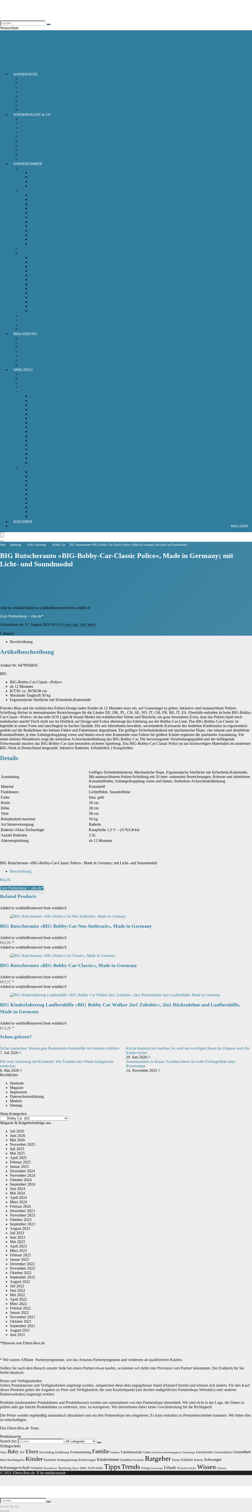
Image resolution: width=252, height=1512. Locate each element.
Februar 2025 (20, 1162)
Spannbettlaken (41, 310)
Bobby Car (38, 396)
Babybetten (38, 204)
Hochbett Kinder (43, 213)
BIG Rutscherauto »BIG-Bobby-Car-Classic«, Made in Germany (68, 965)
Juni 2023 (17, 1237)
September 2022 (22, 1277)
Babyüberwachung (34, 249)
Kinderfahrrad (40, 423)
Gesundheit (242, 1452)
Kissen (35, 288)
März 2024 (18, 1202)
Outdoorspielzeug (33, 467)
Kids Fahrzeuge (32, 392)
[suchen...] (48, 24)
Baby (13, 1451)
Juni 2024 (17, 1189)
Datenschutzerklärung (27, 1096)
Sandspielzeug (41, 503)
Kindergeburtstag (67, 1460)
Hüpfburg (37, 476)
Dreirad (35, 400)
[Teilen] (12, 1506)
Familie (100, 1451)
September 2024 (22, 1184)
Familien (115, 1452)
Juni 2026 (17, 1135)
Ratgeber (23, 522)
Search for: (8, 1441)
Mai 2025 (17, 1153)
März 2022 (18, 1304)
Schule (198, 1460)
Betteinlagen (39, 257)
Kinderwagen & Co (32, 115)
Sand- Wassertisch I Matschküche (56, 494)
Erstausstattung (80, 1452)
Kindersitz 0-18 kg (34, 83)
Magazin (239, 526)
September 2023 (22, 1224)
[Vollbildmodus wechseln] (7, 1506)
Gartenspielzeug (42, 472)
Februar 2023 (20, 1255)
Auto (3, 1452)
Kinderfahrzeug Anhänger (50, 431)
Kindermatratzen (42, 284)
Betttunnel (38, 275)
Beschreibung (21, 642)
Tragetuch (27, 141)
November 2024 (22, 1175)
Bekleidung (25, 334)
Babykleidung (31, 342)
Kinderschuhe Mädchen (38, 351)
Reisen (176, 1460)
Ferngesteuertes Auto (46, 418)
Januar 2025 (19, 1166)
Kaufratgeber (16, 1460)
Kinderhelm (39, 436)
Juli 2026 (17, 1131)
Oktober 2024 (21, 1180)
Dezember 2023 (22, 1211)
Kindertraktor (40, 449)
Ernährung (62, 1452)
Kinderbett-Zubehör (35, 253)
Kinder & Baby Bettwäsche (51, 271)
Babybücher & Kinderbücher (42, 383)
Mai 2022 (17, 1295)
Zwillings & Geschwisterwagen (44, 154)
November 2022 (22, 1268)
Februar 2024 (20, 1206)
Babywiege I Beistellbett (49, 199)
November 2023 (22, 1215)
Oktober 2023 (21, 1220)
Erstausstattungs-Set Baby (40, 338)
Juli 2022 (17, 1286)
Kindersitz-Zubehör (35, 96)
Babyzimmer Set (33, 315)
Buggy (25, 123)
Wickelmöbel (40, 244)
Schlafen (187, 1460)
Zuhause (221, 1468)
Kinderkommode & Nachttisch (53, 226)
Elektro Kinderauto (44, 414)
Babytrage (28, 119)
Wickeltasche (30, 145)
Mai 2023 (17, 1242)
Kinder (34, 1458)
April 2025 (18, 1158)
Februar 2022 (20, 1308)
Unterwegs (157, 1468)
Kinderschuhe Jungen (36, 356)
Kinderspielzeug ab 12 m (39, 378)
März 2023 (18, 1250)
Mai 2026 (17, 1140)
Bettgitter (37, 262)
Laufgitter (37, 235)
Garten (147, 1452)
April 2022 (18, 1299)
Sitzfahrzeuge (40, 462)
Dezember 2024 (22, 1171)
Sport (75, 1468)
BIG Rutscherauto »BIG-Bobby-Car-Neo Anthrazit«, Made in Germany (76, 926)
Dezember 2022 (22, 1264)
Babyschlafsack (32, 168)
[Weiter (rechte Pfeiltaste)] (7, 1511)
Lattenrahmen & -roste (47, 297)
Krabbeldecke (40, 293)
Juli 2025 (17, 1149)
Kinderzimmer (28, 164)
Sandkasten (38, 498)
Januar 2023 (19, 1259)
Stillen (83, 1468)
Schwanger (212, 1459)
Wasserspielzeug (42, 516)
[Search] (2, 541)
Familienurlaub (131, 1452)
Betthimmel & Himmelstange (52, 266)
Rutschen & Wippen (45, 489)
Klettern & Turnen (44, 485)
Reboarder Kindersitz (36, 101)
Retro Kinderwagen (35, 136)
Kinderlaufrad (40, 440)
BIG (3, 629)
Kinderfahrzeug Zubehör (49, 427)
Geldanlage (188, 1452)
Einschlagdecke (42, 280)
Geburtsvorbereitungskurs (166, 1452)
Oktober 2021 (21, 1321)
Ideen (3, 1460)
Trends (130, 1466)
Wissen (206, 1466)
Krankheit (126, 1460)
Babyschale (29, 78)
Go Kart (36, 405)
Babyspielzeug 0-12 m (37, 374)
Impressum (18, 1092)
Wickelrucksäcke (186, 1468)
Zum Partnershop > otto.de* (22, 616)
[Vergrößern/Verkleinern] (2, 1506)
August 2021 (20, 1330)
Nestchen (37, 302)
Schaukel (37, 507)
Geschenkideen (223, 1452)
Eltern (32, 1451)
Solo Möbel (29, 191)
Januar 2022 (19, 1312)
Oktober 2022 (21, 1273)
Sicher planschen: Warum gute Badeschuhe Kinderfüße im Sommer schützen (59, 1048)
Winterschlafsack (43, 186)
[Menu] (2, 534)
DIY (22, 1452)
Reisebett (37, 239)
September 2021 (22, 1326)
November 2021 (22, 1317)
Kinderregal (39, 230)
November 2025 (22, 1144)
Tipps (112, 1466)
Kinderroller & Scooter (47, 445)
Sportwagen (29, 132)
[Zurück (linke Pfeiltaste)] (2, 1511)
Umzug (145, 1468)
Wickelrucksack (32, 150)
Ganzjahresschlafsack (46, 172)
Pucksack (37, 177)
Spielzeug (23, 370)
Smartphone (50, 1468)
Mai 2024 (17, 1193)
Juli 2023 (17, 1233)
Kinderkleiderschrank (46, 222)
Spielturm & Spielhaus (47, 512)
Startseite (17, 1083)
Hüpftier (36, 481)
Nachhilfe (138, 1460)
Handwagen (39, 409)
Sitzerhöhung (30, 105)
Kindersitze (25, 74)
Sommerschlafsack (44, 181)
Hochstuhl (38, 208)
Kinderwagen (30, 128)
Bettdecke (37, 306)
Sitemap (16, 1105)
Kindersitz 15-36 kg (35, 87)
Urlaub (170, 1467)
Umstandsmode (32, 360)
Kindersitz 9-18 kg (34, 92)
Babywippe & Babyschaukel (52, 195)
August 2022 (20, 1281)
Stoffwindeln (95, 1468)
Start (2, 544)
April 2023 (18, 1246)
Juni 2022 (17, 1290)
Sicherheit (27, 324)
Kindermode (29, 347)
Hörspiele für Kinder (36, 387)
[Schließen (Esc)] (17, 1506)
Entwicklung (46, 1452)
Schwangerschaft (15, 1467)
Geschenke (204, 1452)
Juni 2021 (17, 1335)
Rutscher (36, 458)
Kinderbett (38, 217)
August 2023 (20, 1228)
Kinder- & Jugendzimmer (39, 320)
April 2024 (18, 1197)
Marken (16, 1101)
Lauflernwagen (41, 454)
